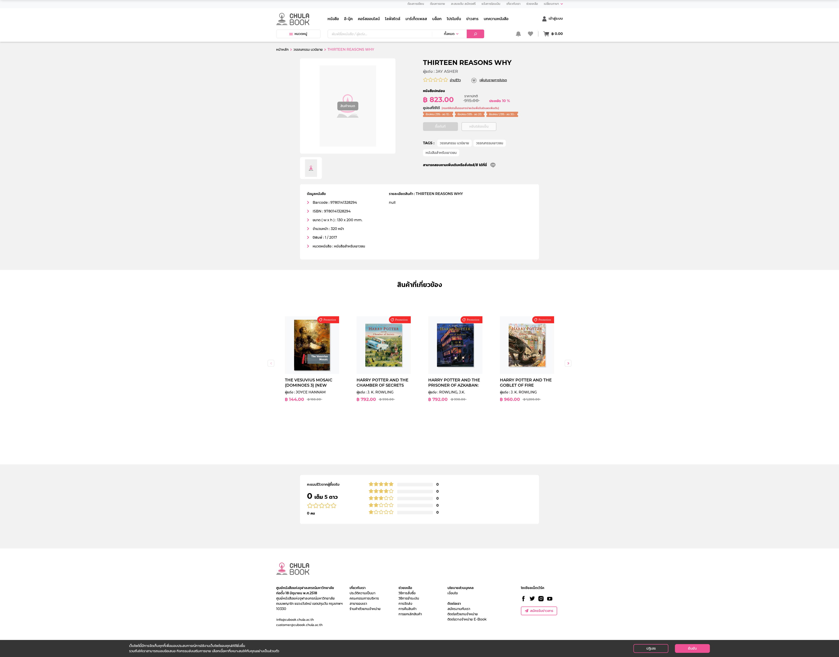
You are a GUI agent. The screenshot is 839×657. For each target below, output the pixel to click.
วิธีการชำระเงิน (409, 598)
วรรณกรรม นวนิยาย (454, 143)
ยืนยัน (692, 648)
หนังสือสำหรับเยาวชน (441, 153)
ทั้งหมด (449, 34)
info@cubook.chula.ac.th (295, 619)
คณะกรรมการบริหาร (364, 598)
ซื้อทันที (440, 126)
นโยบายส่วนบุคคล (460, 588)
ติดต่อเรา (454, 603)
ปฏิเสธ (651, 648)
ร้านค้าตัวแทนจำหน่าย (365, 609)
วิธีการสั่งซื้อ (407, 593)
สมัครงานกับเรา (458, 609)
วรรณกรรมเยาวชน (489, 143)
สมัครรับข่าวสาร (541, 611)
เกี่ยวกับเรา (358, 588)
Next (568, 363)
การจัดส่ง (405, 603)
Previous (270, 363)
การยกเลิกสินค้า (410, 614)
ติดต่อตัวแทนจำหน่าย (462, 614)
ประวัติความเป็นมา (362, 593)
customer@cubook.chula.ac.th (299, 624)
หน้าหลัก (282, 49)
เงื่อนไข (452, 593)
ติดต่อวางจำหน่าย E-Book (467, 619)
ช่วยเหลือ (405, 588)
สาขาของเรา (358, 603)
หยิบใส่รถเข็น (479, 126)
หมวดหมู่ (301, 34)
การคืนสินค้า (407, 609)
